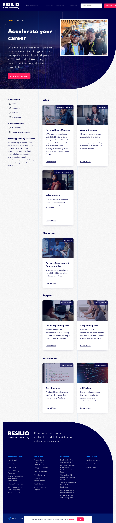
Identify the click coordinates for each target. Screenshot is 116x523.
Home (11, 20)
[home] (11, 5)
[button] (32, 5)
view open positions (19, 76)
